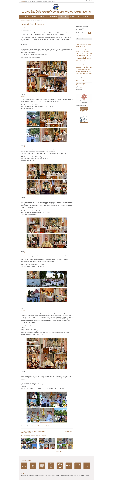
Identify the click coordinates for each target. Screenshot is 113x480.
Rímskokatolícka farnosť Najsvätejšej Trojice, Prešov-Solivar (56, 11)
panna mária (80, 63)
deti (86, 50)
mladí (83, 58)
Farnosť (33, 16)
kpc (77, 58)
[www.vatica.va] (42, 468)
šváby (77, 75)
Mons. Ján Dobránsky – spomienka (29, 450)
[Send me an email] (86, 0)
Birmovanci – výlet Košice (44, 450)
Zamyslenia (53, 16)
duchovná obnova (32, 425)
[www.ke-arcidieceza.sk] (51, 468)
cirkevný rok (78, 50)
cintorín (88, 48)
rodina (85, 65)
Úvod (26, 16)
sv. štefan (49, 425)
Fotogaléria (63, 16)
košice (90, 55)
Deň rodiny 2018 (68, 431)
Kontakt (85, 16)
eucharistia (86, 51)
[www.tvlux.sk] (77, 468)
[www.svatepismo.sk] (33, 468)
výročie (86, 73)
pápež (77, 65)
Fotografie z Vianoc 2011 (81, 80)
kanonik (86, 55)
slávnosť (45, 425)
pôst (80, 65)
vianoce (82, 73)
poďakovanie (89, 63)
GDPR (78, 16)
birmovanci (80, 46)
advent (78, 44)
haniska (77, 55)
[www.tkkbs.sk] (59, 468)
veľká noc (85, 71)
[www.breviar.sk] (24, 468)
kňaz (79, 58)
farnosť (78, 53)
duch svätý (81, 51)
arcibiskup (83, 44)
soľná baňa (79, 69)
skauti (82, 67)
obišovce (78, 60)
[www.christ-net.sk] (86, 468)
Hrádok (72, 16)
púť (82, 65)
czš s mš (82, 50)
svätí (89, 69)
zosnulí (90, 73)
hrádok (38, 425)
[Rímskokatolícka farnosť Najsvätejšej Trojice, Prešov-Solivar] (56, 7)
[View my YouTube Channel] (90, 0)
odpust (41, 425)
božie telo (85, 48)
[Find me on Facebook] (88, 0)
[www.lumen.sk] (68, 468)
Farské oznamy (43, 16)
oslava (87, 60)
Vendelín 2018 (79, 87)
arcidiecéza (88, 44)
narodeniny (89, 58)
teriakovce (79, 71)
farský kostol (87, 53)
